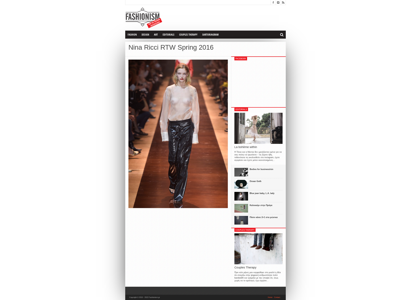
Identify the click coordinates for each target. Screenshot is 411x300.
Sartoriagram (210, 34)
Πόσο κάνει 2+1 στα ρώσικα (264, 217)
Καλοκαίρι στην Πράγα (261, 205)
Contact (277, 297)
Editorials (168, 34)
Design (145, 34)
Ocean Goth (255, 181)
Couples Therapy (188, 34)
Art (156, 34)
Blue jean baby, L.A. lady (262, 193)
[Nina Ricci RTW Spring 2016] (178, 207)
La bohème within (245, 147)
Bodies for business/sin (261, 169)
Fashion (132, 34)
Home (270, 297)
